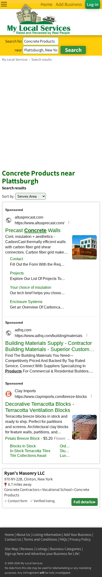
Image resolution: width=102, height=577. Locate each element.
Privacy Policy (80, 539)
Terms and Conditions (40, 539)
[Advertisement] (51, 115)
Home (9, 534)
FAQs (63, 539)
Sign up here (14, 553)
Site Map (11, 549)
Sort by (8, 196)
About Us (23, 534)
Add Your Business (78, 534)
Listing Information (46, 534)
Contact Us (13, 539)
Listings (42, 549)
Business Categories (65, 549)
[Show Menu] (4, 4)
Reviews (26, 549)
